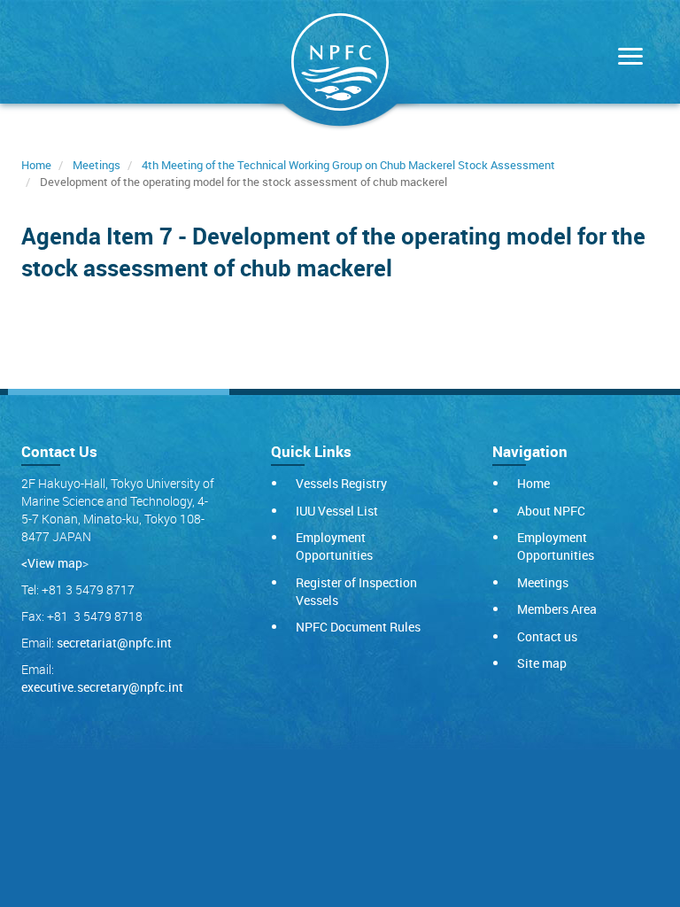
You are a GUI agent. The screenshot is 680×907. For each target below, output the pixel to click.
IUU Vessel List (337, 510)
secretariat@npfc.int (114, 642)
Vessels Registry (341, 483)
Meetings (96, 165)
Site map (542, 663)
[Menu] (626, 58)
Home (36, 165)
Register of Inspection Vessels (356, 591)
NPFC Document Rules (358, 626)
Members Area (557, 609)
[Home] (340, 65)
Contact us (547, 636)
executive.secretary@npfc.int (102, 686)
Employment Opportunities (334, 546)
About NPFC (551, 510)
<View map (51, 562)
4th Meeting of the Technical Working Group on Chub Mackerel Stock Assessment (348, 165)
